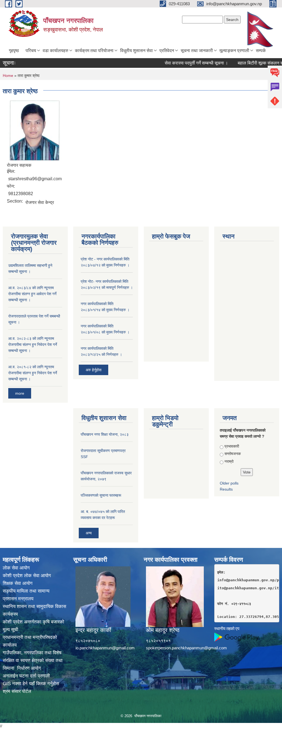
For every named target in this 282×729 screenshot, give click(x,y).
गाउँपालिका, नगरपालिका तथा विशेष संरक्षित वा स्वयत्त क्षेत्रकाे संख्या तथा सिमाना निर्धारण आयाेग (33, 660)
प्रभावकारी (231, 446)
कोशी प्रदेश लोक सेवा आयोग (27, 575)
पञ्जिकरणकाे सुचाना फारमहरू (101, 495)
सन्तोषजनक (232, 453)
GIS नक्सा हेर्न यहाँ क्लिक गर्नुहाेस (31, 683)
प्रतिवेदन (166, 50)
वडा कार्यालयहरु (55, 50)
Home (8, 75)
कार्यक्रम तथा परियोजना (94, 50)
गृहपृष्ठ (14, 50)
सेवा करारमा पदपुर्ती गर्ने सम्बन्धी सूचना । (187, 63)
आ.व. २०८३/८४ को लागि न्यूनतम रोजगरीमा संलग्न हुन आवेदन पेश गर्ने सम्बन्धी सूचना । (32, 294)
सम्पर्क (261, 50)
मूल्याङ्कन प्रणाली (234, 50)
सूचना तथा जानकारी (197, 50)
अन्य (89, 533)
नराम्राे (229, 461)
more (19, 393)
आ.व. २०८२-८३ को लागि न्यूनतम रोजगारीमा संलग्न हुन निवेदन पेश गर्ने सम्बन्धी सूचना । (32, 344)
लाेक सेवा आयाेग (16, 568)
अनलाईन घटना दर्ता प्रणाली (26, 676)
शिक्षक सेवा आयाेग (17, 583)
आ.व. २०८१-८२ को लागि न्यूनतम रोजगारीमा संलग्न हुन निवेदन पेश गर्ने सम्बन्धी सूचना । (32, 373)
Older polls (229, 483)
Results (226, 489)
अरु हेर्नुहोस (93, 370)
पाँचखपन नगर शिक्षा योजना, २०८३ (105, 434)
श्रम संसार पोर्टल (17, 691)
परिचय (31, 50)
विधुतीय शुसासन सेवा (136, 50)
